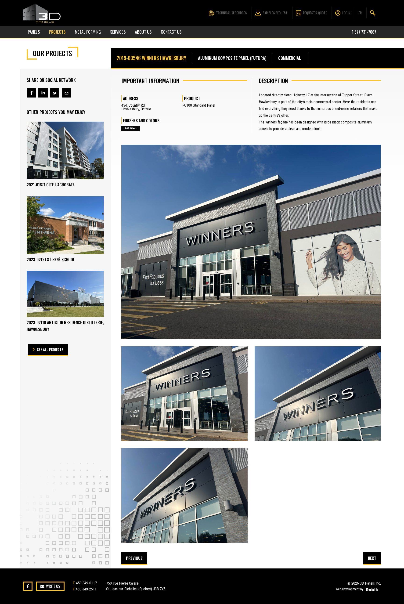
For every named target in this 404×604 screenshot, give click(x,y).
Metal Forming (88, 32)
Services (118, 32)
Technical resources (231, 12)
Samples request (275, 12)
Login (346, 12)
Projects (57, 32)
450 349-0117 (86, 583)
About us (143, 32)
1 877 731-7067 (364, 32)
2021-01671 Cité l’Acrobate (51, 184)
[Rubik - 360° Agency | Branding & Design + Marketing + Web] (372, 589)
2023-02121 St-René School (51, 259)
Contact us (171, 32)
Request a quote (315, 12)
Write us (53, 586)
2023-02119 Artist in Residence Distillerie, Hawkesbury (65, 325)
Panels (34, 32)
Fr (360, 12)
